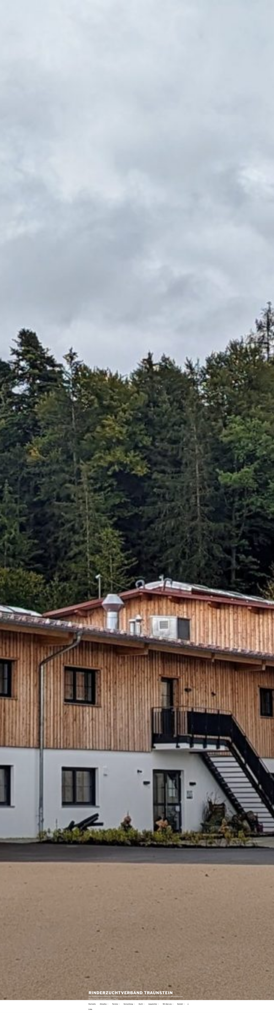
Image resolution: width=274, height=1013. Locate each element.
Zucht (141, 1004)
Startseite (92, 1004)
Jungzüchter (152, 1004)
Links (90, 1009)
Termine (115, 1004)
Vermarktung (128, 1004)
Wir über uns (167, 1004)
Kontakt (180, 1004)
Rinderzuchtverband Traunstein (131, 992)
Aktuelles (103, 1004)
